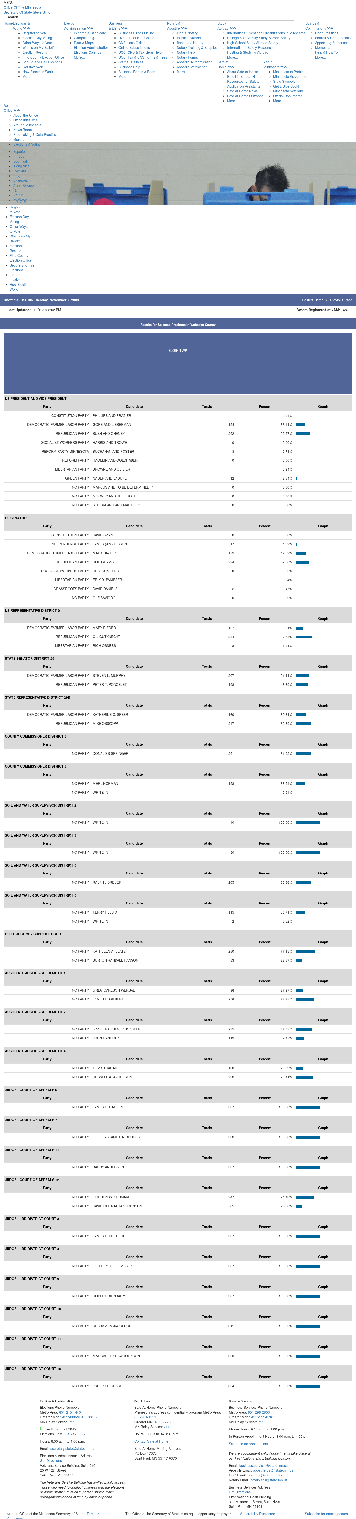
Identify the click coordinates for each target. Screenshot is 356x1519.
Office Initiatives (25, 120)
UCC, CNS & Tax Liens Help (140, 52)
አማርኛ (18, 195)
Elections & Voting (21, 25)
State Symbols (284, 81)
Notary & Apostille (173, 25)
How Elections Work (38, 71)
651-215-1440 (70, 1412)
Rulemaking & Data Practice (34, 134)
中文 (16, 175)
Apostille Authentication (194, 61)
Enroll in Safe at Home (244, 76)
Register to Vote (35, 32)
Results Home (313, 299)
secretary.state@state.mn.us (71, 1448)
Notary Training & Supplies (197, 47)
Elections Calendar (88, 52)
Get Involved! (33, 66)
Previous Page (341, 299)
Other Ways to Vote (37, 42)
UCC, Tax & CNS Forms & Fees (142, 57)
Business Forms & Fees (136, 71)
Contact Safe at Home (151, 1441)
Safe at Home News (242, 91)
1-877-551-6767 (261, 1417)
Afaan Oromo (23, 185)
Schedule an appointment (248, 1443)
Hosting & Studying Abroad (247, 52)
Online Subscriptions (134, 47)
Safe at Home (222, 64)
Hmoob (18, 156)
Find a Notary (187, 32)
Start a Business (130, 61)
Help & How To (326, 52)
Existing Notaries (189, 37)
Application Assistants (243, 86)
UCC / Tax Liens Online (136, 37)
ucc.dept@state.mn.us (264, 1475)
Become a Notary (190, 42)
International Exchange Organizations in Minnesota (266, 32)
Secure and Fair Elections (42, 61)
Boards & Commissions (315, 25)
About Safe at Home (242, 71)
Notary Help (186, 52)
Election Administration (75, 25)
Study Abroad (223, 25)
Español (19, 151)
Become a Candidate (90, 32)
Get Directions (51, 1460)
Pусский (19, 170)
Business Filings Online (136, 32)
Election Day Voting (37, 37)
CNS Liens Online (132, 42)
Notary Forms (187, 57)
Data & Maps (84, 42)
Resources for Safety (243, 81)
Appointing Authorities (331, 42)
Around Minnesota (27, 124)
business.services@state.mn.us (263, 1465)
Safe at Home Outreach (245, 95)
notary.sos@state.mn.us (268, 1479)
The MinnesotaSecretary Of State (28, 10)
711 (72, 1421)
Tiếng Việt (21, 165)
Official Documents (287, 95)
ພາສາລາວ (20, 180)
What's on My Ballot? (39, 47)
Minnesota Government (291, 76)
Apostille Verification (192, 66)
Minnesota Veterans (288, 91)
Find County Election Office (43, 57)
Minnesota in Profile (288, 71)
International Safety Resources (250, 47)
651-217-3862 (74, 1433)
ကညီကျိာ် (20, 199)
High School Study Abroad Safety (252, 42)
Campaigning (84, 37)
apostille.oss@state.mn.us (272, 1470)
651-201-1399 (145, 1417)
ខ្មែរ (15, 190)
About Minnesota (271, 64)
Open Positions (326, 32)
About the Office (11, 108)
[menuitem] (38, 50)
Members (322, 47)
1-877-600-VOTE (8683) (78, 1417)
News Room (22, 129)
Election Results (35, 52)
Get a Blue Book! (286, 86)
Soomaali (20, 161)
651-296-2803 (259, 1412)
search (12, 17)
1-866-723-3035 (167, 1421)
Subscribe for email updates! (327, 1513)
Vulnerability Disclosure (257, 1513)
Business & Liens (116, 25)
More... (28, 76)
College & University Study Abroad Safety (258, 37)
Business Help (129, 66)
